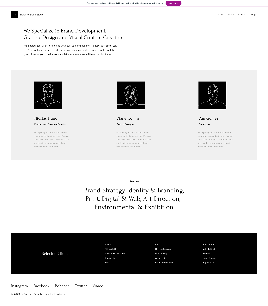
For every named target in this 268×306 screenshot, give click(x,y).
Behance (62, 286)
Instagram (19, 286)
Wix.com (61, 294)
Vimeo (98, 286)
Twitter (81, 286)
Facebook (42, 286)
